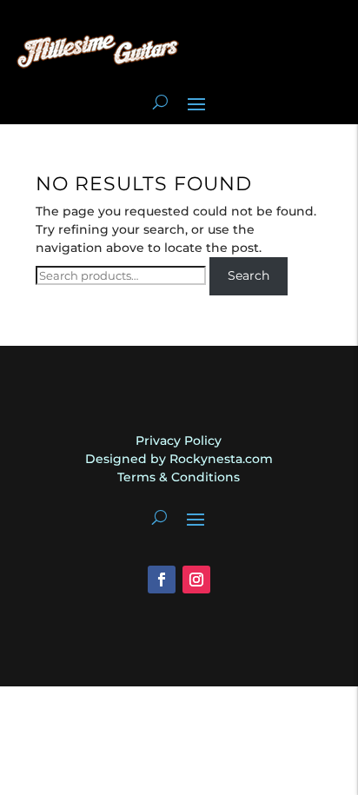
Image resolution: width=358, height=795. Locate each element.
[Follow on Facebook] (162, 579)
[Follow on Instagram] (196, 579)
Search (248, 275)
